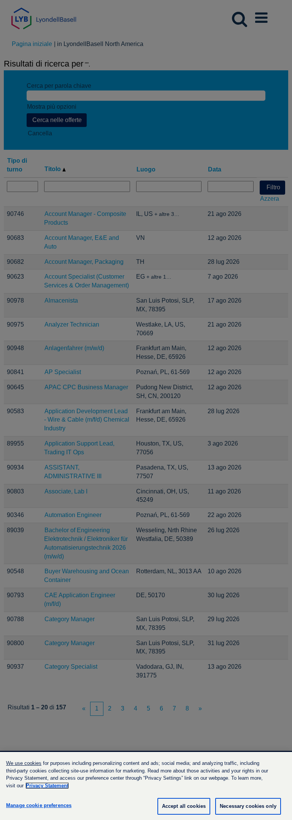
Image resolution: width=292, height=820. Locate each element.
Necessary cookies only (248, 806)
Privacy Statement (47, 785)
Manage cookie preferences (38, 805)
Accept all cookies (184, 806)
